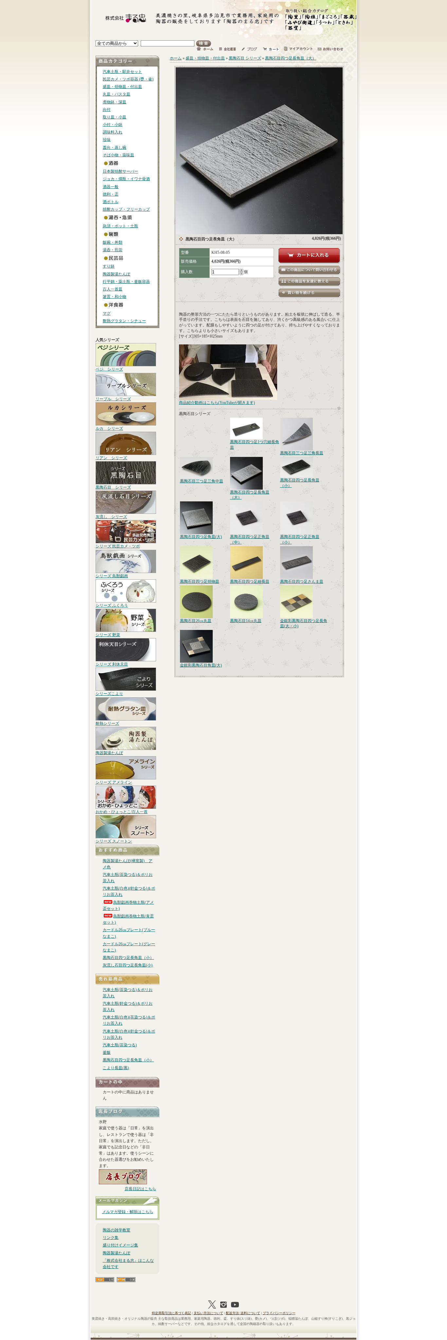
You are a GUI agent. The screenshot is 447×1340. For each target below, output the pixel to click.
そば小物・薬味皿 (118, 155)
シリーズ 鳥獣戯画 (112, 576)
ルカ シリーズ (109, 428)
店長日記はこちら (140, 1189)
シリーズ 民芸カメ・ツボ (118, 546)
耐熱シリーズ (107, 723)
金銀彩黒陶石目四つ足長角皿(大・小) (303, 623)
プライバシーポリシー (279, 1313)
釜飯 (107, 1052)
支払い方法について (208, 1313)
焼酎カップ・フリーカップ (126, 209)
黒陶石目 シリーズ (113, 487)
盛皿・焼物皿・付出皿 (122, 86)
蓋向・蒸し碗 (114, 147)
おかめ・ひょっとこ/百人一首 (122, 811)
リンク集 (110, 1237)
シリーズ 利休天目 (112, 664)
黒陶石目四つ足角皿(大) (201, 536)
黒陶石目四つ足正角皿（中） (249, 539)
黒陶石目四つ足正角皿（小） (299, 539)
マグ (107, 313)
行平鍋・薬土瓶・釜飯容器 (126, 281)
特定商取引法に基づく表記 (171, 1313)
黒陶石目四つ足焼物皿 (199, 581)
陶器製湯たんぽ (116, 274)
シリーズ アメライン (114, 782)
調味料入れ (112, 132)
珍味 (107, 139)
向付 (107, 109)
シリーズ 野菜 (108, 635)
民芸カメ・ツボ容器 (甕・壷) (128, 79)
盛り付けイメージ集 (120, 1245)
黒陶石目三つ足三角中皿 (201, 481)
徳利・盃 (110, 194)
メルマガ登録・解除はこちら (127, 1211)
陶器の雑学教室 (116, 1230)
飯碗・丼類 (112, 242)
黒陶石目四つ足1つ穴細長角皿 (254, 445)
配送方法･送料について (243, 1313)
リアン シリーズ (111, 458)
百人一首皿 (112, 289)
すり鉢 (109, 266)
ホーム (176, 58)
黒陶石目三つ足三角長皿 (301, 453)
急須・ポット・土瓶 (120, 226)
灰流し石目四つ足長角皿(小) (127, 965)
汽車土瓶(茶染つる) (120, 1045)
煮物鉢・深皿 (114, 102)
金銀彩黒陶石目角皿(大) (201, 665)
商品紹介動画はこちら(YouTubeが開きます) (217, 402)
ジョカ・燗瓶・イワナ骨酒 (126, 179)
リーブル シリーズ (113, 399)
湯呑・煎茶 (112, 250)
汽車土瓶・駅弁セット (122, 71)
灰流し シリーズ (111, 516)
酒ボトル (110, 202)
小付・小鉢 (112, 124)
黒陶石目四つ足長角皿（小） (128, 957)
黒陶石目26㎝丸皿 (195, 620)
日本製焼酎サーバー (120, 171)
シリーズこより (109, 693)
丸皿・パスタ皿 (116, 94)
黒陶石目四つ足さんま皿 (301, 581)
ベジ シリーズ (109, 369)
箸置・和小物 (114, 296)
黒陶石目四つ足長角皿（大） (290, 58)
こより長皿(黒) (116, 1068)
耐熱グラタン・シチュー (124, 321)
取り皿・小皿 (114, 117)
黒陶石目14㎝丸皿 (245, 620)
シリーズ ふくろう (112, 605)
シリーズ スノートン (114, 841)
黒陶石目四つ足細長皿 (249, 581)
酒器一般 (110, 186)
